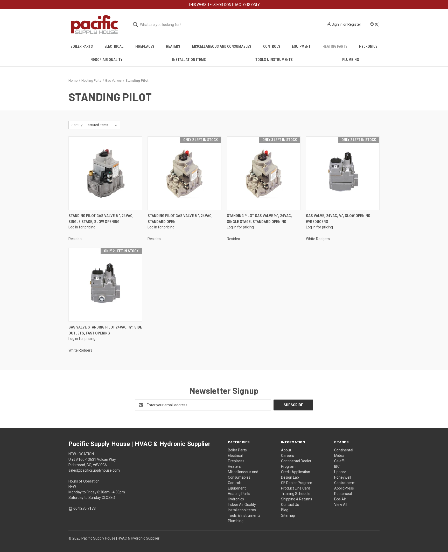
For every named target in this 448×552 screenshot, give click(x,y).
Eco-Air (340, 499)
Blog (284, 510)
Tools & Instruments (274, 60)
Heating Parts (335, 46)
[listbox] (102, 125)
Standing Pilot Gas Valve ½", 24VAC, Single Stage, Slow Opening (101, 218)
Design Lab (290, 477)
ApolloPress (344, 488)
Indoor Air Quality (106, 60)
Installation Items (189, 60)
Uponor (340, 472)
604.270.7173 (84, 508)
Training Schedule (295, 494)
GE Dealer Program (296, 483)
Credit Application (295, 472)
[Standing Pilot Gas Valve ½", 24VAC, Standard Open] (184, 173)
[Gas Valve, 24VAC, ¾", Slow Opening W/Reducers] (343, 173)
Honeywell (342, 477)
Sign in (337, 24)
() (377, 24)
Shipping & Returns (296, 499)
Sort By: (77, 125)
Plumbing (350, 60)
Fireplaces (144, 46)
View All (340, 504)
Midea (339, 455)
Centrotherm (344, 483)
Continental (343, 450)
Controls (271, 46)
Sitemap (288, 515)
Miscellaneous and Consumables (221, 46)
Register (354, 24)
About (286, 450)
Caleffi (339, 461)
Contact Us (290, 504)
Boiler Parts (82, 46)
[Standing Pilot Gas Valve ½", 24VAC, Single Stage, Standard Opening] (263, 173)
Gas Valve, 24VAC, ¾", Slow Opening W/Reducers (338, 218)
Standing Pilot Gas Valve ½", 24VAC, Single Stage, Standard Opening (259, 218)
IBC (337, 466)
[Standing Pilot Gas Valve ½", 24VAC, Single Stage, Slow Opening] (105, 173)
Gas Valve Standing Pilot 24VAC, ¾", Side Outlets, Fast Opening (105, 330)
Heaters (173, 46)
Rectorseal (343, 494)
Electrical (113, 46)
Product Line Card (295, 488)
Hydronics (368, 46)
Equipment (301, 46)
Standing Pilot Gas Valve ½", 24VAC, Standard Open (180, 218)
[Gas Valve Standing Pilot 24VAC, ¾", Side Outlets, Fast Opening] (105, 284)
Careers (287, 455)
